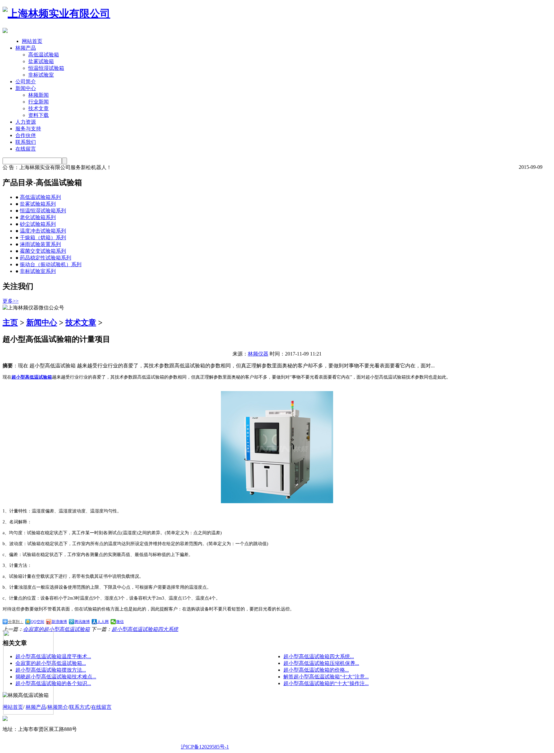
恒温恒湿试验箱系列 (43, 210)
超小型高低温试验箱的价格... (316, 670)
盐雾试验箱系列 (38, 204)
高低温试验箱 (43, 54)
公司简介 (25, 81)
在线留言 (25, 148)
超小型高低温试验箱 (32, 377)
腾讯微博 (82, 621)
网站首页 (32, 41)
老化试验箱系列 (38, 217)
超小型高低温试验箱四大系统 (145, 629)
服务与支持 (28, 128)
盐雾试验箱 (41, 61)
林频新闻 (38, 95)
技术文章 (38, 108)
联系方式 (79, 707)
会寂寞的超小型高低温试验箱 (56, 629)
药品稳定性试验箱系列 (45, 257)
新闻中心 (25, 88)
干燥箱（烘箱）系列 (43, 237)
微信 (120, 621)
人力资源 (25, 122)
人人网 (103, 621)
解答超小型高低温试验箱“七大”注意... (326, 676)
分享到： (15, 621)
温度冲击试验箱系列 (43, 230)
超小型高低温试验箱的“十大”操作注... (326, 683)
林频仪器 (258, 353)
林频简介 (57, 707)
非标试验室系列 (38, 271)
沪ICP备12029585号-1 (205, 746)
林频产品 (25, 48)
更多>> (11, 301)
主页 (10, 322)
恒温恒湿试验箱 (46, 68)
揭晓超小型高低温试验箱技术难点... (55, 676)
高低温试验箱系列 (40, 197)
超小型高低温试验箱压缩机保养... (321, 663)
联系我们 (25, 142)
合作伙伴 (25, 135)
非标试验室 (41, 75)
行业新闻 (38, 101)
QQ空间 (37, 621)
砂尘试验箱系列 (38, 224)
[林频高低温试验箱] (56, 13)
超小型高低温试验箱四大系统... (318, 656)
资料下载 (38, 115)
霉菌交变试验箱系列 (43, 251)
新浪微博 (59, 621)
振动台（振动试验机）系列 (50, 264)
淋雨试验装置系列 (40, 244)
